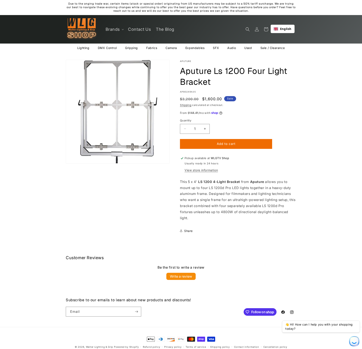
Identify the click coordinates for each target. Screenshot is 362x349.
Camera (171, 48)
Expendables (195, 48)
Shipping (185, 105)
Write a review (181, 276)
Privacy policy (173, 346)
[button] (114, 29)
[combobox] (283, 29)
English (285, 29)
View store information (201, 170)
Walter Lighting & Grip (99, 346)
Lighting (83, 48)
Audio (231, 48)
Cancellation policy (275, 346)
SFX (216, 48)
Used (248, 48)
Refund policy (151, 346)
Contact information (246, 346)
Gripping (131, 48)
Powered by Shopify (126, 346)
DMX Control (107, 48)
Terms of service (196, 346)
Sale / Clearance (272, 48)
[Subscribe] (136, 312)
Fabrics (151, 48)
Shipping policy (220, 346)
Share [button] (188, 231)
